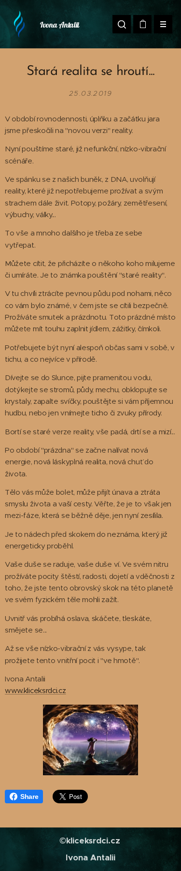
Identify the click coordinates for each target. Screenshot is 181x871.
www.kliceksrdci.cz (35, 690)
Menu (163, 24)
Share (29, 796)
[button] (121, 24)
